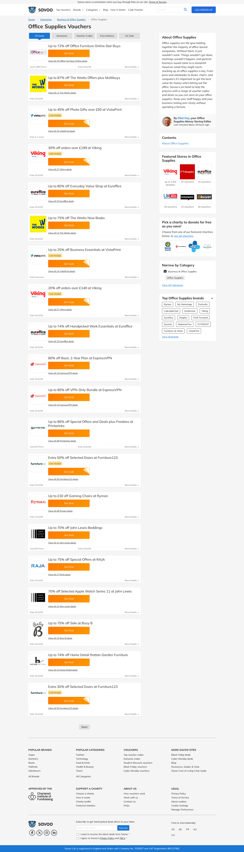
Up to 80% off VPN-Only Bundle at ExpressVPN (85, 390)
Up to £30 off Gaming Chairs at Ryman (78, 496)
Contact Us (130, 801)
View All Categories (172, 285)
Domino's (33, 758)
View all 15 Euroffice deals (61, 201)
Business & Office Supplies (71, 19)
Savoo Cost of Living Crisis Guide (188, 770)
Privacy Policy (178, 793)
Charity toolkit (83, 801)
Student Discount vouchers (138, 762)
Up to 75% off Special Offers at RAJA (76, 559)
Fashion (80, 754)
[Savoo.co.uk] (40, 10)
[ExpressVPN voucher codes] (38, 364)
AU (195, 829)
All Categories (83, 776)
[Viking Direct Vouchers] (38, 154)
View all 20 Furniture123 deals (63, 479)
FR (187, 829)
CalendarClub (171, 310)
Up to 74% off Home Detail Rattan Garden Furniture (88, 655)
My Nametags (184, 304)
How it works (83, 797)
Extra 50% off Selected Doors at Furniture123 (83, 457)
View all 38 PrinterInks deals (62, 440)
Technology (82, 758)
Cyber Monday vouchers (136, 770)
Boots (31, 762)
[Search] (185, 10)
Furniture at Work (173, 330)
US (173, 829)
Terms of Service (158, 1)
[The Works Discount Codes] (38, 84)
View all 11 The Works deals (62, 92)
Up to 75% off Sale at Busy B (70, 623)
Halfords (33, 766)
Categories (46, 19)
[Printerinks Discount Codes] (38, 428)
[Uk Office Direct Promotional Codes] (170, 202)
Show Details (131, 67)
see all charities (183, 236)
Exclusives (62, 35)
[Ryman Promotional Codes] (38, 502)
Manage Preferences (182, 809)
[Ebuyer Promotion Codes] (204, 202)
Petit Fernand (200, 317)
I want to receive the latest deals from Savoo (104, 834)
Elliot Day (183, 118)
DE (180, 829)
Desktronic (190, 310)
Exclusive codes (132, 758)
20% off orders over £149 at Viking (74, 288)
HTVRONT (203, 324)
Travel (79, 770)
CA (173, 835)
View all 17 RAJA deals (59, 574)
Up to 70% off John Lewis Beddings (75, 528)
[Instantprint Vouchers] (187, 202)
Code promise (55, 116)
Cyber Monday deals (182, 758)
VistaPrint (194, 330)
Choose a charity (85, 793)
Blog (173, 762)
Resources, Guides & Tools (185, 766)
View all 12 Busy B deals (60, 638)
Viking (205, 310)
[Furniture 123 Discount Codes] (38, 463)
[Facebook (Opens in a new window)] (32, 833)
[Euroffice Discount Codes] (38, 192)
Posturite (203, 304)
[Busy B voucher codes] (38, 629)
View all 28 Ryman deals (60, 511)
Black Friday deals (181, 754)
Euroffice (168, 317)
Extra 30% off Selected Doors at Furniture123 (83, 687)
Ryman (167, 304)
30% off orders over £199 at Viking (74, 148)
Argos (31, 754)
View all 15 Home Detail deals (63, 670)
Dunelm (168, 324)
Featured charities (85, 805)
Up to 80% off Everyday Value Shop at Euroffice (84, 186)
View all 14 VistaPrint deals (61, 131)
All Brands (33, 776)
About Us (130, 788)
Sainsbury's (34, 770)
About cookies (178, 801)
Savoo (31, 19)
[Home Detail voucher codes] (38, 661)
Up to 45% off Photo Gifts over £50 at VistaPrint (85, 109)
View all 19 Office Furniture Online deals (67, 61)
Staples (183, 317)
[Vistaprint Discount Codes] (38, 115)
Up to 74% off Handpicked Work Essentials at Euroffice (90, 326)
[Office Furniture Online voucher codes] (38, 52)
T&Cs (122, 838)
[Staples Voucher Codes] (187, 177)
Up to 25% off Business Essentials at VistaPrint (84, 250)
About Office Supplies (175, 143)
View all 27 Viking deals (60, 169)
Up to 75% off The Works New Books (76, 218)
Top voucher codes (134, 754)
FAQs (126, 805)
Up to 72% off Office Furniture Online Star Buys (84, 46)
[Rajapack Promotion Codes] (38, 565)
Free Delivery (107, 35)
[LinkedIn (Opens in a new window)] (54, 833)
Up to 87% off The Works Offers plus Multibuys (84, 78)
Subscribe (123, 828)
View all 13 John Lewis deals (62, 542)
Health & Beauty (85, 766)
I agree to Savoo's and (103, 838)
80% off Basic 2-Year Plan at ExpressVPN (80, 358)
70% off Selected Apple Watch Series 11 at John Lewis (90, 591)
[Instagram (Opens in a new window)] (47, 833)
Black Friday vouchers (135, 766)
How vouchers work (134, 793)
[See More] (211, 298)
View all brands (170, 336)
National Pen (185, 324)
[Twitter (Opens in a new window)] (39, 833)
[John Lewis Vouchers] (38, 534)
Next (84, 727)
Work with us (131, 797)
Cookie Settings (179, 805)
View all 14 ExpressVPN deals (63, 373)
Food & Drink (83, 762)
